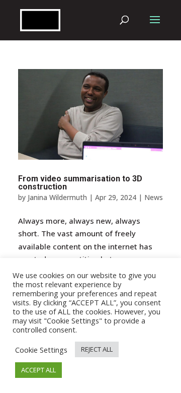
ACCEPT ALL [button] (38, 369)
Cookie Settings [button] (41, 349)
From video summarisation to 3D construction (80, 182)
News (153, 197)
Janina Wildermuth (57, 197)
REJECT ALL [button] (97, 349)
